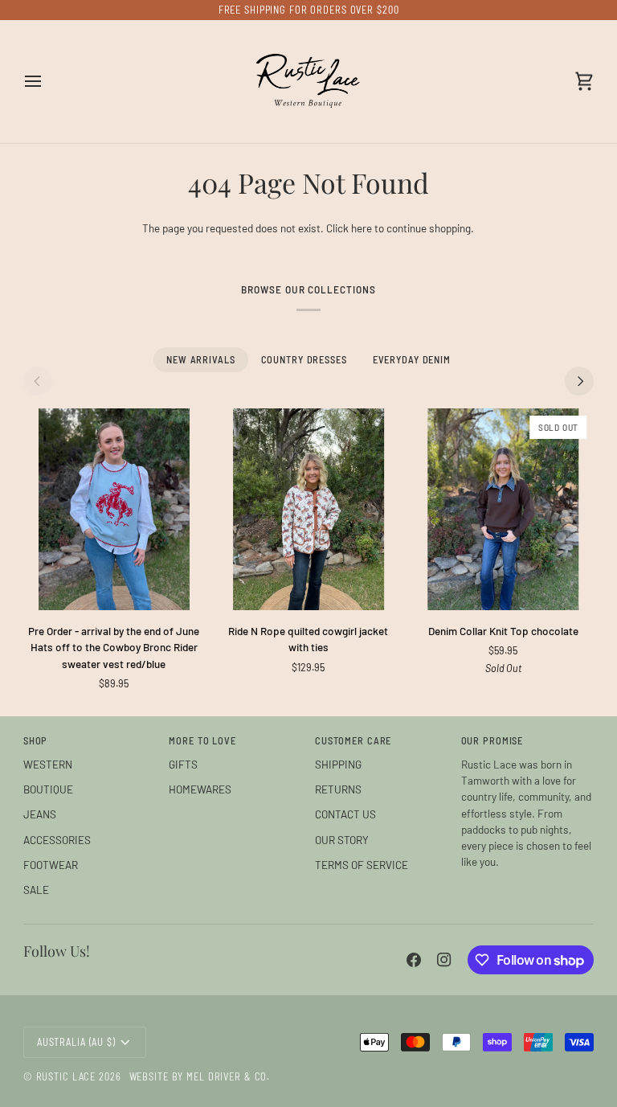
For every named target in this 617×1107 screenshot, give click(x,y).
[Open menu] (47, 81)
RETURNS (338, 789)
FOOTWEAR (50, 864)
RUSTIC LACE (66, 1076)
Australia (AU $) (76, 1041)
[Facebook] (414, 960)
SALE (36, 889)
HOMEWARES (200, 789)
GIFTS (183, 764)
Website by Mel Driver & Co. (200, 1076)
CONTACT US (345, 814)
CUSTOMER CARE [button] (353, 740)
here (361, 228)
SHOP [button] (35, 740)
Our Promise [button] (492, 740)
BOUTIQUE (48, 789)
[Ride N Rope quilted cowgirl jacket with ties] (308, 509)
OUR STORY (342, 840)
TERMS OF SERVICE (361, 864)
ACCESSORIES (57, 840)
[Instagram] (444, 960)
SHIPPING (338, 764)
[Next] (579, 381)
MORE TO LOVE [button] (202, 740)
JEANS (39, 814)
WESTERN (47, 764)
